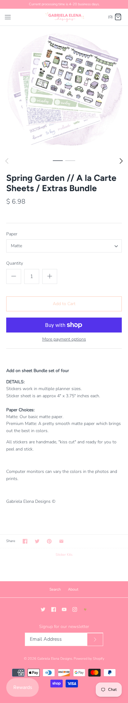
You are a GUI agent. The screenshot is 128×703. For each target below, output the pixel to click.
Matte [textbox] (16, 246)
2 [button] (70, 160)
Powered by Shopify (89, 658)
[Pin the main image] (49, 541)
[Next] (121, 161)
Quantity (14, 263)
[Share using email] (61, 541)
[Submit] (95, 639)
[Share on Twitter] (37, 541)
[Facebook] (53, 609)
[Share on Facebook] (25, 541)
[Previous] (7, 161)
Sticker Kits (64, 554)
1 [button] (58, 160)
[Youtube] (64, 609)
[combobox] (64, 245)
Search (55, 589)
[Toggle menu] (8, 17)
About (73, 589)
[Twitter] (43, 609)
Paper (11, 234)
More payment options (64, 339)
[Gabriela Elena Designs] (64, 17)
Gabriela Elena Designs (54, 658)
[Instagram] (74, 609)
